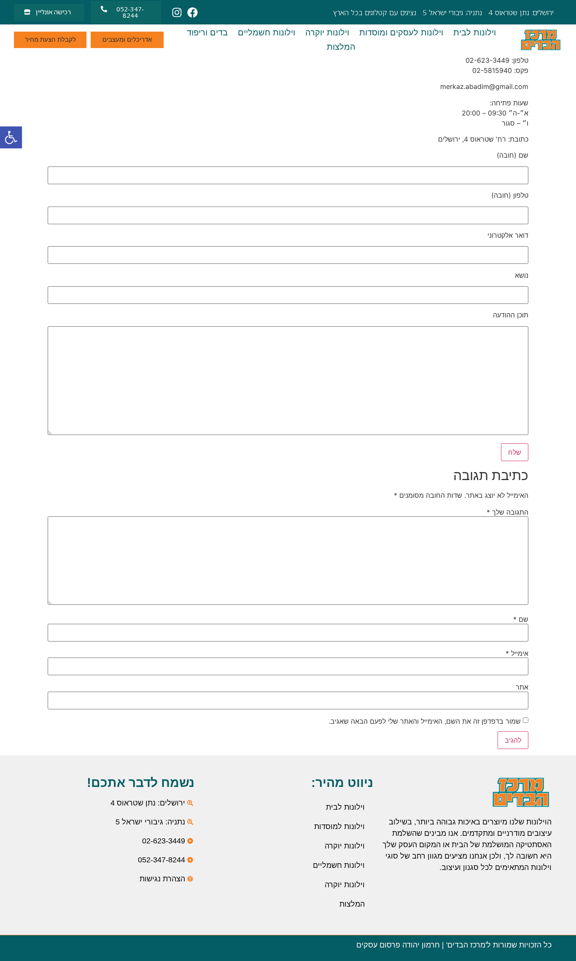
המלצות (352, 904)
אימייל (517, 653)
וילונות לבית (345, 807)
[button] (11, 137)
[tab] (474, 32)
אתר (522, 687)
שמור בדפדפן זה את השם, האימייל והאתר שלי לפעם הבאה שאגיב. (425, 721)
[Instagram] (177, 12)
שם (520, 619)
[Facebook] (192, 12)
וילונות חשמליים (339, 865)
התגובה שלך (507, 512)
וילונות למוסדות (339, 826)
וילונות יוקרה (345, 846)
